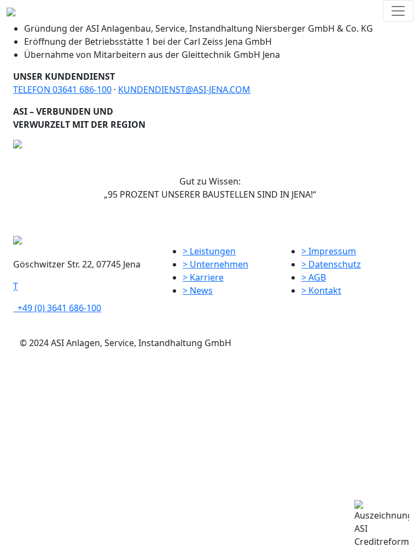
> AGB (313, 277)
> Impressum (328, 251)
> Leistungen (209, 251)
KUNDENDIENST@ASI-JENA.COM (184, 90)
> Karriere (203, 277)
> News (198, 290)
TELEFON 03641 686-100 (62, 90)
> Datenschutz (331, 264)
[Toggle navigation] (398, 11)
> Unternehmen (215, 264)
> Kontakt (321, 290)
